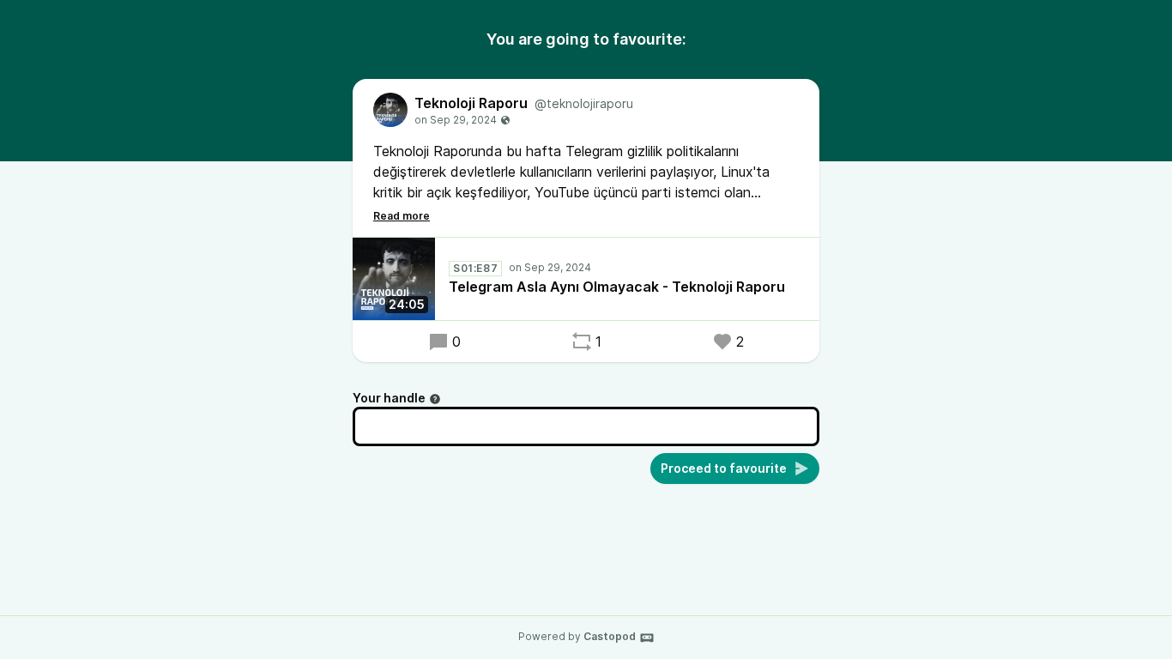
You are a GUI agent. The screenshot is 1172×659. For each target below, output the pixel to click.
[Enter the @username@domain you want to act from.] (435, 399)
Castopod (609, 636)
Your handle (389, 397)
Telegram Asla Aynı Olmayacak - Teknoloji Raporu (617, 286)
